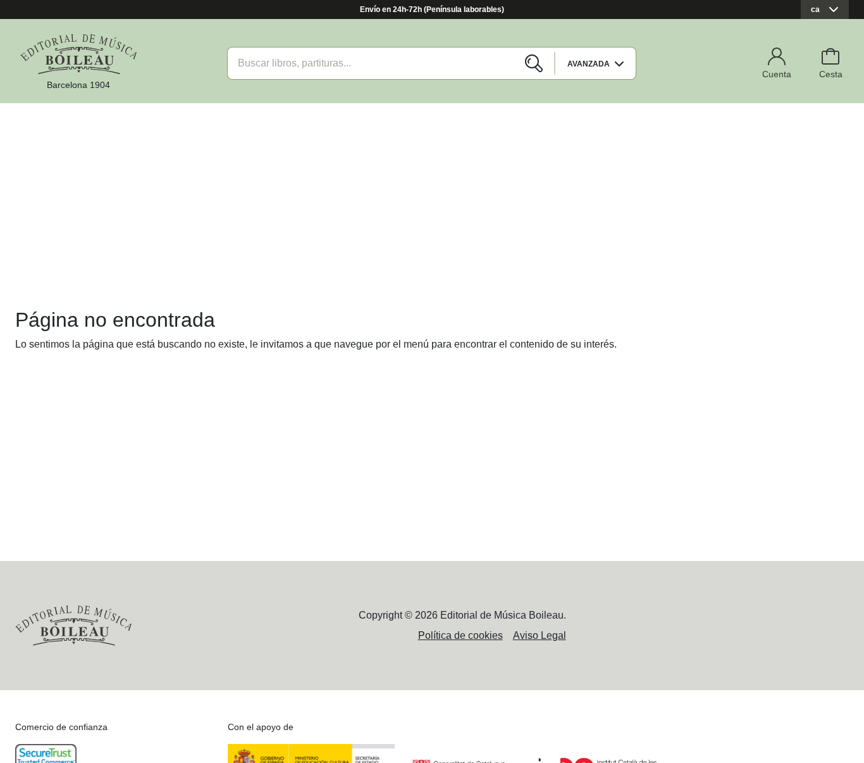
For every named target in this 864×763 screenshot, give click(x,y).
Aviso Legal (539, 635)
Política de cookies (460, 635)
